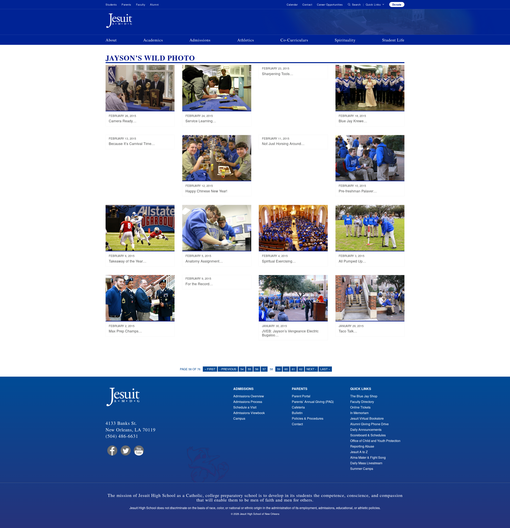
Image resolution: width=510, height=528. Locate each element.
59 (278, 369)
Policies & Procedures (307, 418)
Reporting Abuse (362, 446)
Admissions (200, 40)
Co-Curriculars (294, 40)
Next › (311, 369)
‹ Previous (228, 369)
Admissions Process (247, 401)
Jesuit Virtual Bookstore (367, 418)
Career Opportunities (330, 4)
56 (256, 369)
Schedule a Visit (244, 407)
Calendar (292, 4)
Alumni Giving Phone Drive (369, 424)
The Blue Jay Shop (363, 396)
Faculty (140, 4)
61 (293, 369)
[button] (375, 4)
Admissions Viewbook (249, 412)
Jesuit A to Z (359, 452)
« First (210, 369)
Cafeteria (298, 407)
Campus (239, 418)
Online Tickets (360, 407)
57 (264, 369)
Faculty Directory (362, 401)
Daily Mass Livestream (366, 463)
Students (111, 4)
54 (242, 369)
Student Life (393, 40)
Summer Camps (361, 468)
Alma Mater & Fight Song (368, 457)
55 (249, 369)
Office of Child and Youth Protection (375, 440)
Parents (126, 4)
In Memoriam (359, 412)
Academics (153, 40)
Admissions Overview (248, 396)
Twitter (125, 450)
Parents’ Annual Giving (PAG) (313, 401)
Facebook (111, 450)
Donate (396, 4)
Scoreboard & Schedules (368, 435)
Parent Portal (301, 396)
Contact (307, 4)
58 (271, 369)
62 (300, 369)
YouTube (138, 450)
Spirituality (345, 40)
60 (286, 369)
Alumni (154, 4)
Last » (325, 369)
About (111, 40)
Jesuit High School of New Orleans (133, 21)
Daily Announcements (366, 429)
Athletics (245, 40)
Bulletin (297, 412)
